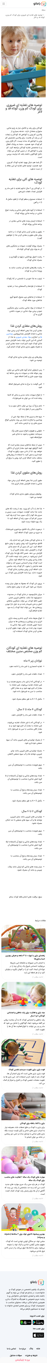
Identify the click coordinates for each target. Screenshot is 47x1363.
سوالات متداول (16, 1355)
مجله (43, 10)
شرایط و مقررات (31, 1355)
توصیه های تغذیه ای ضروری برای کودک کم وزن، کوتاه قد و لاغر (25, 16)
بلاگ (31, 1348)
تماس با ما (11, 1348)
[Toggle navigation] (4, 4)
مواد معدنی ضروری (23, 337)
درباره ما (22, 1348)
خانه (38, 1348)
